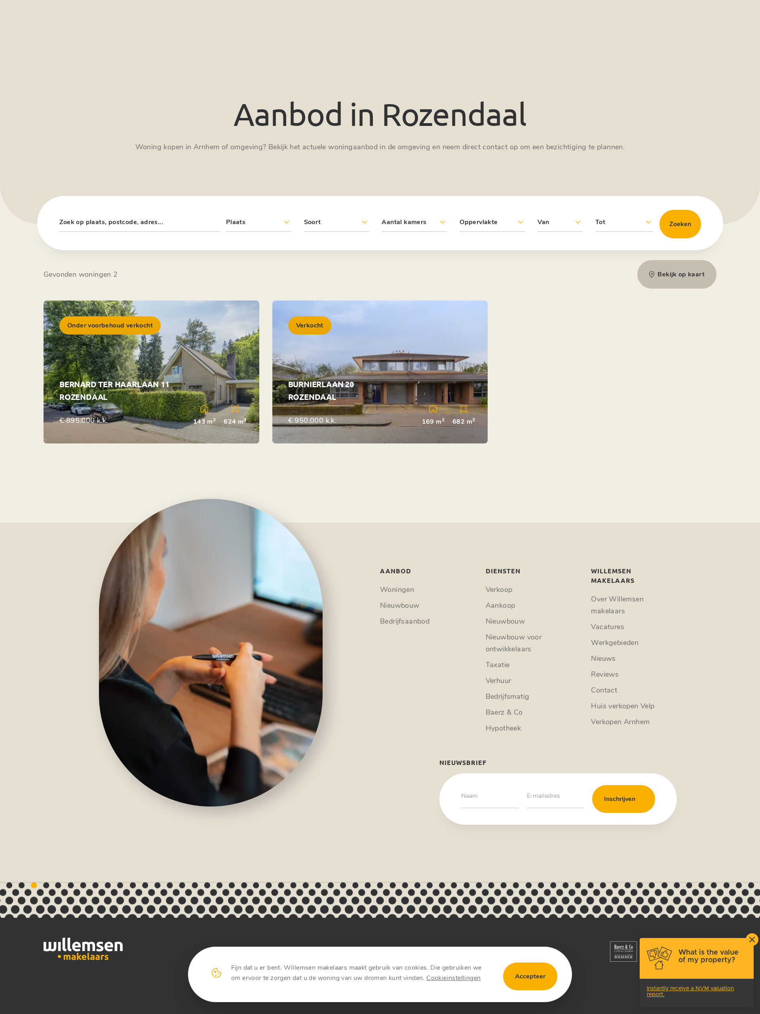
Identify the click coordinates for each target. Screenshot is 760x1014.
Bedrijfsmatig (508, 696)
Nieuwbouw (400, 605)
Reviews (605, 674)
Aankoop (500, 605)
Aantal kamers (404, 222)
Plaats (235, 222)
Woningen (397, 589)
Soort (312, 222)
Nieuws (603, 658)
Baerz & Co (504, 712)
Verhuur (498, 680)
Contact (604, 690)
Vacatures (607, 627)
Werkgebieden (614, 642)
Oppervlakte (479, 222)
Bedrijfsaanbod (404, 621)
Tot (600, 222)
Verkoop (499, 589)
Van (543, 222)
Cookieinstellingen (453, 978)
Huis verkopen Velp (622, 706)
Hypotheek (503, 728)
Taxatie (498, 665)
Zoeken (680, 224)
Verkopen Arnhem (620, 722)
